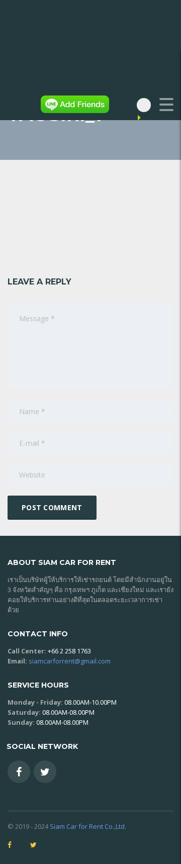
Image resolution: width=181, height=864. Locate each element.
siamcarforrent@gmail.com (70, 660)
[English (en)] (148, 118)
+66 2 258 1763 (69, 650)
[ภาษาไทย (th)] (168, 118)
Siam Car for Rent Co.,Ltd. (88, 826)
